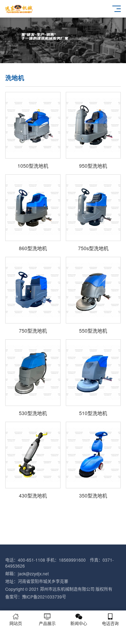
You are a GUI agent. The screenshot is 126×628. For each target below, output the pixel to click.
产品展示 (47, 623)
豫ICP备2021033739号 (44, 597)
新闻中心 (78, 623)
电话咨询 (110, 623)
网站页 (15, 623)
